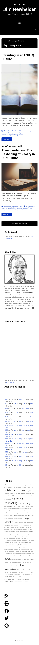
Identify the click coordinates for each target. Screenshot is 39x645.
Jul (26, 408)
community (7, 510)
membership (25, 579)
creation (16, 522)
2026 (6, 399)
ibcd (7, 559)
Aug (28, 408)
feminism (18, 542)
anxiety (14, 487)
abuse (6, 485)
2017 (6, 439)
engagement (30, 534)
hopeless (9, 556)
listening (29, 574)
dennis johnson (21, 525)
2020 (6, 426)
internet (6, 566)
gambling (21, 547)
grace (3, 208)
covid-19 (20, 518)
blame (6, 493)
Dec (11, 428)
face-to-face (23, 538)
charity (24, 495)
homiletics (21, 553)
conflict (6, 513)
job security (25, 569)
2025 (6, 404)
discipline (6, 529)
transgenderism (18, 135)
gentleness (7, 549)
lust (23, 576)
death (9, 525)
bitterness (31, 491)
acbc (10, 485)
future (17, 547)
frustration (12, 547)
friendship (7, 547)
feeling (13, 542)
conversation (13, 515)
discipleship (30, 527)
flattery (16, 545)
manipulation (30, 576)
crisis (20, 522)
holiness (10, 553)
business (8, 495)
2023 (6, 412)
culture (32, 522)
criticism (24, 522)
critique (28, 522)
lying (25, 576)
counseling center (8, 518)
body (17, 493)
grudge (17, 551)
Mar (15, 404)
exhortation (7, 538)
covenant (16, 518)
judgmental (21, 572)
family (21, 540)
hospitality (14, 556)
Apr (18, 412)
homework (15, 553)
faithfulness (22, 131)
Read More (6, 139)
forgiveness (23, 545)
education (30, 531)
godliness (16, 549)
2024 (6, 408)
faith (28, 538)
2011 (6, 465)
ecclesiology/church (9, 531)
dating (6, 525)
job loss (20, 569)
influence (15, 562)
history (6, 553)
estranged (25, 536)
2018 (6, 434)
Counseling (7, 131)
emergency (10, 534)
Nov (8, 428)
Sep (31, 404)
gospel (28, 131)
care (27, 206)
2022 (6, 417)
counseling (31, 515)
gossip (24, 549)
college (9, 508)
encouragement (17, 534)
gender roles (27, 547)
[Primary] (19, 22)
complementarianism (22, 510)
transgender (10, 135)
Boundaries (28, 493)
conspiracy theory (19, 513)
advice (27, 485)
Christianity (24, 503)
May (20, 399)
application (19, 487)
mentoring (16, 581)
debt (12, 525)
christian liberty (8, 506)
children (10, 499)
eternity (30, 536)
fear (24, 540)
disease (11, 529)
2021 (6, 421)
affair (31, 485)
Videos (20, 206)
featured (9, 542)
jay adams (16, 566)
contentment (27, 513)
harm (20, 551)
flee (19, 545)
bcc (32, 487)
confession (31, 510)
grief (9, 551)
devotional (12, 527)
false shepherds (15, 540)
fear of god (27, 540)
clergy (5, 508)
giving (11, 549)
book (19, 493)
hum (19, 556)
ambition (6, 487)
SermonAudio (10, 382)
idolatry (16, 559)
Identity (12, 559)
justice (26, 572)
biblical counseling (18, 490)
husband (27, 556)
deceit (15, 525)
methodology (25, 581)
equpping (20, 536)
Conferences (7, 206)
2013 (6, 456)
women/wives (22, 210)
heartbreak (30, 551)
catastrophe (17, 495)
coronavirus (20, 515)
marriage (8, 579)
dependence (28, 525)
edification (16, 531)
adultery (24, 485)
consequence (11, 513)
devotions (18, 527)
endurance (24, 534)
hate (23, 551)
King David (7, 574)
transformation (29, 208)
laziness (14, 574)
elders (5, 534)
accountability (14, 485)
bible (5, 491)
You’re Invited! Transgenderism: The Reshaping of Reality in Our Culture (18, 152)
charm (28, 495)
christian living (16, 506)
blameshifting (11, 493)
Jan (9, 412)
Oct (5, 428)
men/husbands (20, 208)
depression (7, 527)
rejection (24, 133)
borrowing (23, 493)
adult (20, 485)
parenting (18, 133)
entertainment (8, 536)
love (14, 133)
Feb (12, 408)
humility (22, 556)
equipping (15, 536)
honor (33, 553)
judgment (15, 572)
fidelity (22, 542)
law (11, 574)
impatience (26, 559)
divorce (25, 529)
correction (25, 515)
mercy (20, 581)
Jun (23, 399)
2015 (6, 448)
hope (11, 133)
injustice (20, 562)
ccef (21, 495)
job (17, 569)
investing (11, 566)
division (16, 131)
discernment (23, 527)
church (22, 506)
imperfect (32, 559)
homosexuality (5, 133)
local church (7, 576)
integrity (29, 562)
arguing (24, 487)
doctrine (30, 529)
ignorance (20, 559)
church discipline (29, 506)
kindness (31, 572)
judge (11, 572)
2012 (6, 461)
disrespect (16, 529)
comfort (13, 508)
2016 (6, 443)
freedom (29, 545)
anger (10, 487)
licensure (24, 574)
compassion (32, 206)
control (32, 513)
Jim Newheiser (19, 9)
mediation (19, 579)
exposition (12, 538)
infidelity (10, 562)
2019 (6, 430)
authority (29, 487)
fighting (26, 542)
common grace (19, 508)
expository (18, 538)
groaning (12, 551)
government (29, 549)
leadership (19, 574)
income (6, 562)
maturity (14, 579)
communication (27, 508)
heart (26, 551)
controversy (7, 515)
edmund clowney (24, 531)
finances (12, 545)
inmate (24, 562)
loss (18, 576)
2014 (6, 452)
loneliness (13, 576)
